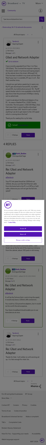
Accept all (23, 228)
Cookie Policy (12, 222)
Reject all (23, 234)
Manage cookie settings (23, 240)
